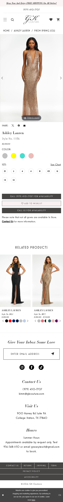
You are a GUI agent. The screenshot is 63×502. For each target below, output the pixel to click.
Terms (54, 465)
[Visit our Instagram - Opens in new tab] (22, 367)
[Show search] (12, 19)
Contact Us (12, 465)
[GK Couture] (31, 19)
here (33, 500)
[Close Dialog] (3, 494)
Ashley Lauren (22, 30)
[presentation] (15, 281)
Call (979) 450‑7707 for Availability (31, 196)
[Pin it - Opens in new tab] (19, 125)
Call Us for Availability (31, 210)
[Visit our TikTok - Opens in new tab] (41, 367)
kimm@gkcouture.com (31, 393)
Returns (28, 465)
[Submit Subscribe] (52, 354)
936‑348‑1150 (12, 446)
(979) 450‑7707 (32, 389)
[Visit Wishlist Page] (51, 19)
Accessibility (31, 477)
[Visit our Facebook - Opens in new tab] (31, 367)
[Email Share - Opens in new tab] (24, 125)
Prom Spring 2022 (44, 30)
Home (6, 30)
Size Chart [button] (56, 164)
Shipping (41, 465)
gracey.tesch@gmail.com (45, 446)
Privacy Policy (31, 471)
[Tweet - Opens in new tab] (12, 125)
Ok (59, 495)
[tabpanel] (31, 78)
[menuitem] (5, 19)
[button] (5, 19)
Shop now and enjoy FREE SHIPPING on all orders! (31, 3)
